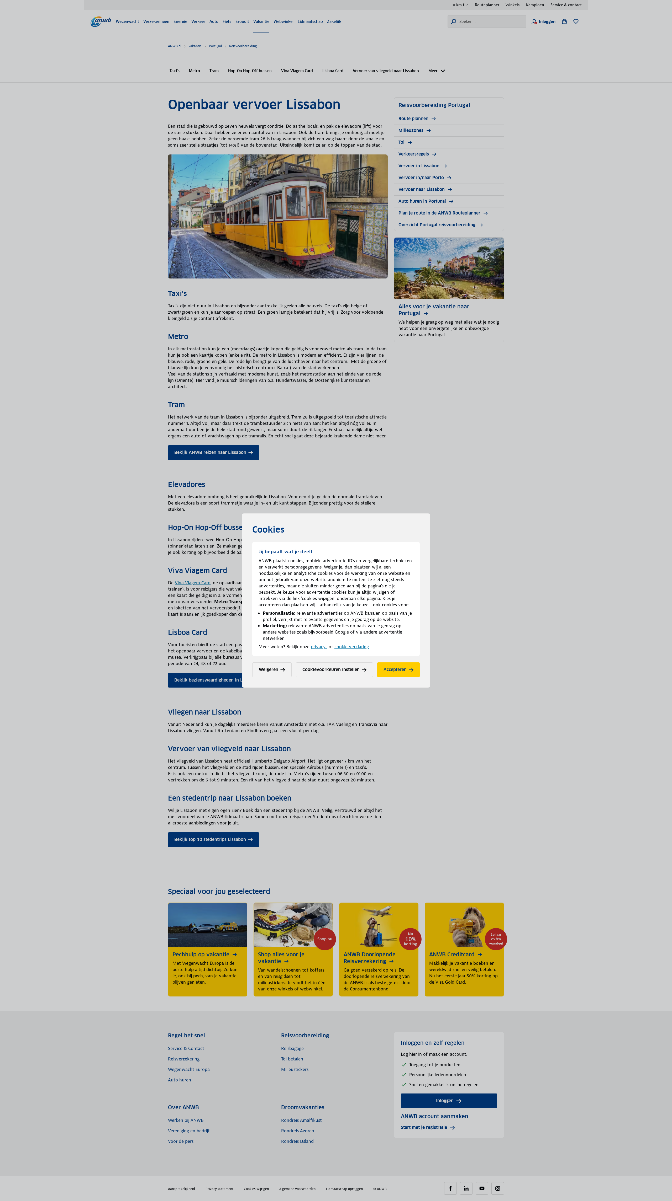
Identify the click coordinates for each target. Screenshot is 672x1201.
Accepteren (395, 669)
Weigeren (268, 669)
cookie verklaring (351, 647)
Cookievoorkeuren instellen (331, 669)
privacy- (319, 647)
